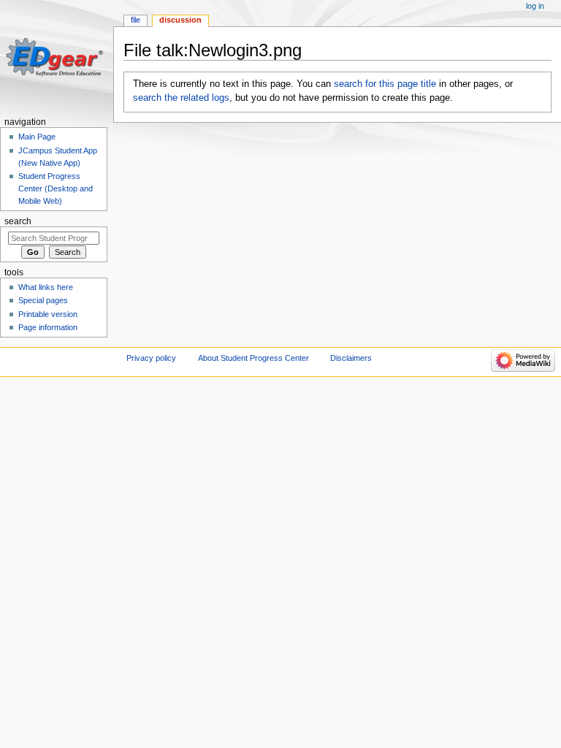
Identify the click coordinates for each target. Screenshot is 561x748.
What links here (45, 287)
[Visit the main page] (56, 56)
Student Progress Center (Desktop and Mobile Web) (55, 188)
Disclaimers (351, 358)
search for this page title (385, 84)
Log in (535, 5)
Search (17, 221)
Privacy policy (151, 358)
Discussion (180, 19)
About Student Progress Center (253, 358)
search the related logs (181, 98)
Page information (47, 327)
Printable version (47, 314)
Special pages (43, 300)
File (135, 19)
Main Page (37, 136)
